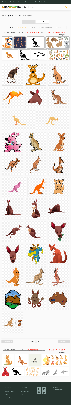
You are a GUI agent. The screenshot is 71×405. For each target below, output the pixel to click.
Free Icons (28, 1)
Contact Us (8, 398)
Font (40, 1)
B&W (42, 21)
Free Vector (5, 1)
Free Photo (13, 1)
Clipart (45, 1)
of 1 (39, 341)
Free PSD (35, 1)
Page (32, 341)
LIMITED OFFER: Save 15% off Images (24, 32)
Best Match (22, 27)
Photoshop (20, 1)
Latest (33, 27)
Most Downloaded (46, 27)
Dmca (6, 394)
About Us (8, 388)
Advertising (24, 388)
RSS (22, 394)
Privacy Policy (9, 391)
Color (28, 21)
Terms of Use (25, 391)
